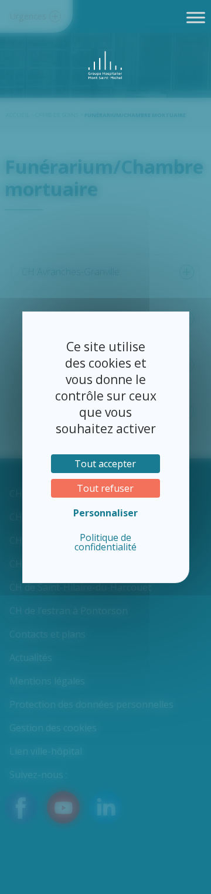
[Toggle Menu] (195, 17)
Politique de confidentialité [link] (105, 542)
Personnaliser (105, 512)
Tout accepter (105, 463)
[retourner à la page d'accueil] (106, 64)
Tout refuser (105, 488)
